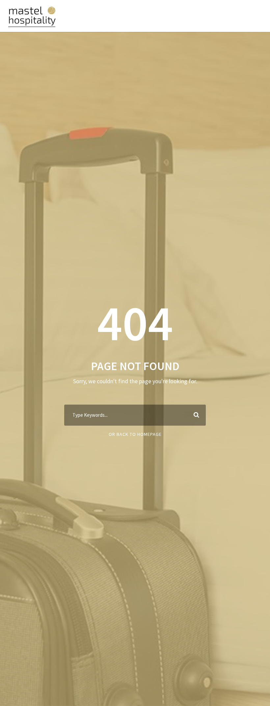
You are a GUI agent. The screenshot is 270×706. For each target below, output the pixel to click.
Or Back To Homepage (135, 434)
